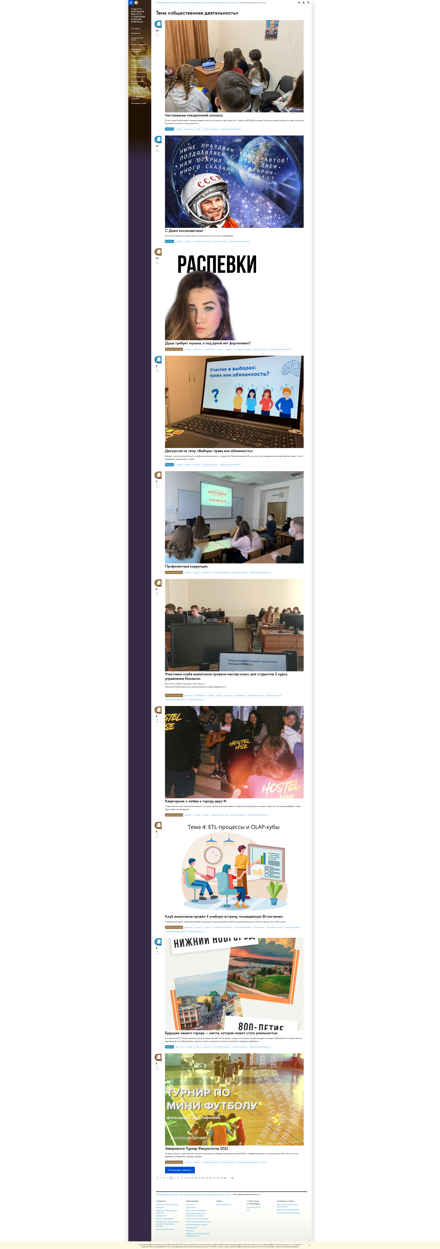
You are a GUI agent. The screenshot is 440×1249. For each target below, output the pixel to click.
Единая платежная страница (165, 1229)
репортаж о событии (210, 129)
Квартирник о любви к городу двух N (195, 800)
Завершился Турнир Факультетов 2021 (196, 1148)
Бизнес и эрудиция (138, 44)
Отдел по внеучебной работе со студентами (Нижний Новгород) (202, 1194)
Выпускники (190, 1230)
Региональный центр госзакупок (196, 1225)
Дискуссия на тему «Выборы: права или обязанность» (209, 450)
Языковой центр (191, 1228)
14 (203, 1178)
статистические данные (242, 927)
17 (214, 1178)
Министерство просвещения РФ (288, 1210)
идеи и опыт (198, 349)
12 (196, 1178)
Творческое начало (138, 56)
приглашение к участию (192, 129)
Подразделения (161, 1216)
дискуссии (196, 465)
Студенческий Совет (137, 39)
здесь (257, 1245)
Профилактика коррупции (186, 566)
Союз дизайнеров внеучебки (138, 97)
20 (225, 1178)
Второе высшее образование (196, 1210)
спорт (263, 1162)
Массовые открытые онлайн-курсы (288, 1213)
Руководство (160, 1207)
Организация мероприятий (136, 50)
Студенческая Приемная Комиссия (136, 90)
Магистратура (190, 1207)
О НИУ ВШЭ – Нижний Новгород (167, 1204)
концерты (188, 349)
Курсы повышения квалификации (197, 1219)
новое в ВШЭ (209, 349)
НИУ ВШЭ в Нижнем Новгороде (166, 1194)
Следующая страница (179, 1170)
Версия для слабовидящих (164, 1219)
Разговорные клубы (138, 103)
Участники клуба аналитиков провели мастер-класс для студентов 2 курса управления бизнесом (226, 676)
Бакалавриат (190, 1204)
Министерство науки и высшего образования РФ (287, 1205)
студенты (187, 241)
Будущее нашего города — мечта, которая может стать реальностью (221, 1032)
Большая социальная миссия (138, 66)
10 (189, 1178)
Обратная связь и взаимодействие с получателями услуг (198, 1235)
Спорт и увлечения (138, 72)
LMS (248, 1210)
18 (218, 1178)
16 (210, 1178)
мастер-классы (239, 695)
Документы (135, 33)
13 (200, 1178)
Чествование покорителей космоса (194, 115)
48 (232, 1178)
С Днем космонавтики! (184, 230)
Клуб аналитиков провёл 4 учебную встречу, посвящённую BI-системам (224, 916)
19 (221, 1178)
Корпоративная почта (254, 1207)
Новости (229, 1194)
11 (192, 1178)
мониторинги (200, 695)
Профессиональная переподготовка (198, 1222)
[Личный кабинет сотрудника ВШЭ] (303, 2)
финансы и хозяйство (196, 699)
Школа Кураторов (138, 77)
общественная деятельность (230, 129)
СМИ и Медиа (136, 60)
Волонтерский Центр (136, 82)
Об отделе (135, 28)
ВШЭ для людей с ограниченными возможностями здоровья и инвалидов (167, 1224)
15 (207, 1178)
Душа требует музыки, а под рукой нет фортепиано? (208, 342)
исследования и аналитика (221, 572)
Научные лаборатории (223, 1204)
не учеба (179, 129)
